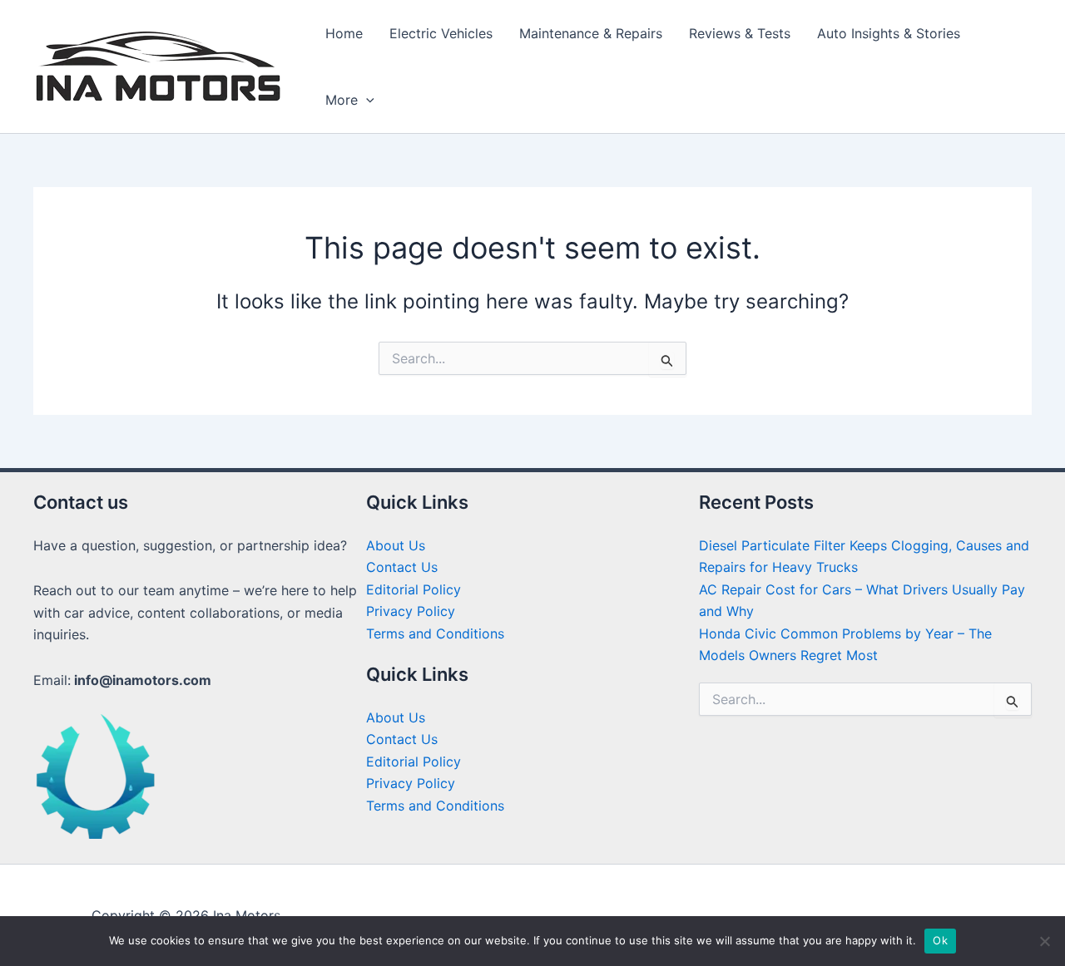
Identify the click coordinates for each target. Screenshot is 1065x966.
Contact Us (402, 567)
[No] (1044, 941)
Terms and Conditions (435, 633)
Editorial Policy (413, 589)
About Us (395, 545)
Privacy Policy (410, 611)
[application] (366, 100)
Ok (940, 940)
